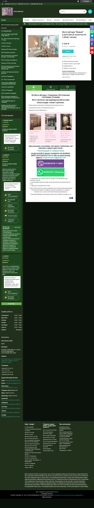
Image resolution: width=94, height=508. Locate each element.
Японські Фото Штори (31, 436)
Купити (68, 51)
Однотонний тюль (48, 450)
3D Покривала (47, 448)
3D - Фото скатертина (8, 79)
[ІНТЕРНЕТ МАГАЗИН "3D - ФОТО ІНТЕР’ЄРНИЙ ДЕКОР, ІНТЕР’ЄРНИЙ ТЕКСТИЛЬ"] (7, 11)
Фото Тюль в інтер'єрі (49, 435)
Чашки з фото (29, 467)
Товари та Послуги (37, 20)
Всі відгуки (11, 303)
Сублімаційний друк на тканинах (8, 101)
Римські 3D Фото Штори (8, 63)
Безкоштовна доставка (71, 61)
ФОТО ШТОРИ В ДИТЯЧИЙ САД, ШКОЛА (9, 34)
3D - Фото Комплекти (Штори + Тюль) (10, 39)
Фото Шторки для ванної (50, 441)
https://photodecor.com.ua (12, 380)
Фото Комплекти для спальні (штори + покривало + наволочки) (10, 68)
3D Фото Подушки (6, 90)
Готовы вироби (29, 427)
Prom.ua (56, 491)
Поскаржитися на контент (61, 495)
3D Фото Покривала (7, 76)
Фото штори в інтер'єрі (49, 430)
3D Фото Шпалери (30, 463)
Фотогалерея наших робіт (10, 24)
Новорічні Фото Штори (49, 439)
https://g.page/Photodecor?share (10, 416)
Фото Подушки (29, 465)
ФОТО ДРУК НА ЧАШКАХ (8, 93)
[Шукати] (85, 11)
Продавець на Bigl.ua (47, 493)
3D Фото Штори (6, 43)
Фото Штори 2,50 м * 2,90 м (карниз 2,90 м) (41, 24)
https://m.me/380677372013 (9, 387)
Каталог (4, 28)
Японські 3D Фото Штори (9, 49)
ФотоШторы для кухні (8, 52)
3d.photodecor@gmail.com (54, 158)
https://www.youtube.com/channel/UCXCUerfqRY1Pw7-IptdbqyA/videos (11, 408)
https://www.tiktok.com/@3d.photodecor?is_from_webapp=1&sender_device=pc (11, 412)
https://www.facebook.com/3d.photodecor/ (11, 400)
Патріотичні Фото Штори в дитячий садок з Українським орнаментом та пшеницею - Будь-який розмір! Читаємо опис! (12, 282)
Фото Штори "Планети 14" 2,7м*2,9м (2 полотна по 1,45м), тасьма (12, 186)
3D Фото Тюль (5, 46)
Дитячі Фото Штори (49, 437)
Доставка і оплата (68, 20)
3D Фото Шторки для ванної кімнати (10, 72)
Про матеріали (80, 20)
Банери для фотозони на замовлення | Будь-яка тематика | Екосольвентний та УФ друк (10, 107)
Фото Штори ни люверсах (32, 443)
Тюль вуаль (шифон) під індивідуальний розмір (8, 83)
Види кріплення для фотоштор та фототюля (64, 447)
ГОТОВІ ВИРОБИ (6, 31)
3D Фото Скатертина (31, 458)
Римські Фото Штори (31, 445)
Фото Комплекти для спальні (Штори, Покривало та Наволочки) (32, 449)
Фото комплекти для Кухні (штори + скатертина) (9, 56)
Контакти (57, 20)
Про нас (49, 20)
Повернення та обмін (65, 450)
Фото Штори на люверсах (9, 60)
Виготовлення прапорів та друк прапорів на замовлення (10, 97)
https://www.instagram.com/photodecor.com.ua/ (11, 404)
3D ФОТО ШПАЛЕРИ (7, 87)
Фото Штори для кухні (31, 438)
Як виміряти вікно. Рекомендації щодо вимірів (65, 428)
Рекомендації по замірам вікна (50, 151)
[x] (72, 198)
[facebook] (70, 198)
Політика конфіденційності (76, 495)
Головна (26, 20)
